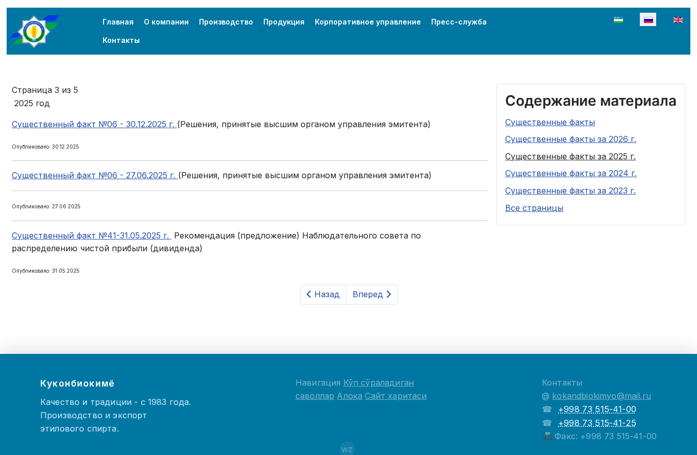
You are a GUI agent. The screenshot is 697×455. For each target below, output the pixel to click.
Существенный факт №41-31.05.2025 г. (91, 235)
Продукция (284, 21)
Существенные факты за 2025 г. (570, 156)
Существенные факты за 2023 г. (570, 190)
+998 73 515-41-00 (597, 409)
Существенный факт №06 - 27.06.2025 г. (95, 175)
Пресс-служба (459, 21)
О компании (166, 21)
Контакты (121, 40)
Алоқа (349, 396)
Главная (118, 21)
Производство (226, 21)
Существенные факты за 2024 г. (571, 173)
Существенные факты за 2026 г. (570, 139)
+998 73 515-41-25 (597, 423)
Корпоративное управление (368, 21)
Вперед (369, 294)
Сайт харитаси (396, 396)
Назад (326, 294)
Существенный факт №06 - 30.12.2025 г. (94, 124)
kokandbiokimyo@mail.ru (601, 396)
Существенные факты (550, 122)
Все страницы (534, 208)
